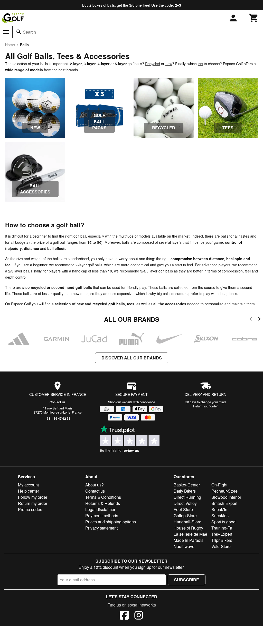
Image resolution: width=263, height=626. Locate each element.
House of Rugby (188, 528)
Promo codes (30, 509)
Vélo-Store (221, 546)
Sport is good (223, 522)
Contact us (57, 402)
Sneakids (220, 516)
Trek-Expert (221, 534)
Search (29, 32)
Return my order (32, 503)
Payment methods (101, 516)
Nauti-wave (184, 546)
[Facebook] (124, 616)
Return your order (205, 406)
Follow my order (32, 497)
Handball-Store (187, 522)
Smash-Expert (224, 503)
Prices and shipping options (110, 522)
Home (10, 44)
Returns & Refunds (102, 503)
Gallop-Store (185, 516)
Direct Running (187, 497)
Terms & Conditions (103, 497)
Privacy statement (101, 528)
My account (28, 485)
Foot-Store (183, 509)
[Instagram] (139, 616)
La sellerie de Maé (190, 534)
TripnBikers (221, 540)
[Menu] (6, 32)
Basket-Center (187, 485)
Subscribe (186, 580)
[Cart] (254, 18)
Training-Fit (221, 528)
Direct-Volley (185, 503)
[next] (259, 319)
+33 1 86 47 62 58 (57, 418)
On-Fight (219, 485)
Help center (28, 491)
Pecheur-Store (224, 491)
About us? (94, 485)
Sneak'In (219, 509)
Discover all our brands (131, 358)
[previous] (251, 319)
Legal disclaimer (100, 509)
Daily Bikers (185, 491)
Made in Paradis (188, 540)
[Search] (19, 32)
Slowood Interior (226, 497)
